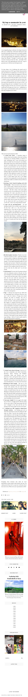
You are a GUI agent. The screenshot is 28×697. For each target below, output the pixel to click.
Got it (18, 11)
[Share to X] (1, 495)
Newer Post (4, 513)
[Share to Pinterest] (5, 495)
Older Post (23, 513)
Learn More (12, 11)
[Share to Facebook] (3, 495)
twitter (14, 491)
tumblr (18, 491)
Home (14, 513)
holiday (14, 24)
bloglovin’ (10, 491)
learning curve (21, 24)
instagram (23, 491)
